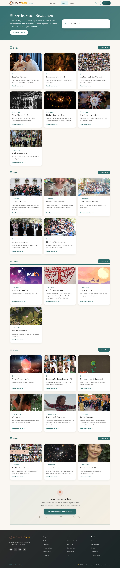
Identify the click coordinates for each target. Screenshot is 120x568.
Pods (31, 3)
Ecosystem (53, 3)
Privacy (93, 555)
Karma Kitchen (47, 548)
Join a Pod (70, 544)
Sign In (97, 3)
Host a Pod (70, 551)
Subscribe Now (20, 32)
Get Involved (95, 544)
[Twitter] (15, 549)
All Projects (46, 541)
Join (105, 3)
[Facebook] (11, 549)
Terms (98, 555)
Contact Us (94, 551)
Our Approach (71, 548)
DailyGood (46, 544)
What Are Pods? (72, 541)
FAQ (68, 555)
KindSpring (46, 555)
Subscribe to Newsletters (61, 511)
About (72, 3)
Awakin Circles (47, 551)
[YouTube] (24, 549)
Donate (93, 548)
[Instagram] (20, 549)
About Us (93, 541)
